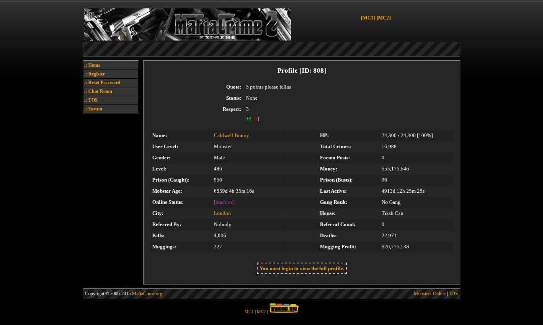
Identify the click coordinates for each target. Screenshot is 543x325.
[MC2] (383, 18)
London (222, 213)
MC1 (249, 312)
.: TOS (91, 100)
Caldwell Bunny (231, 135)
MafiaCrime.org (147, 293)
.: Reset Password (102, 82)
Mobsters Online (430, 293)
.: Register (94, 74)
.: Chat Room (98, 91)
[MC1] (368, 18)
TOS (453, 293)
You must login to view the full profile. (302, 268)
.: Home (92, 65)
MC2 (261, 312)
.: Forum (93, 109)
